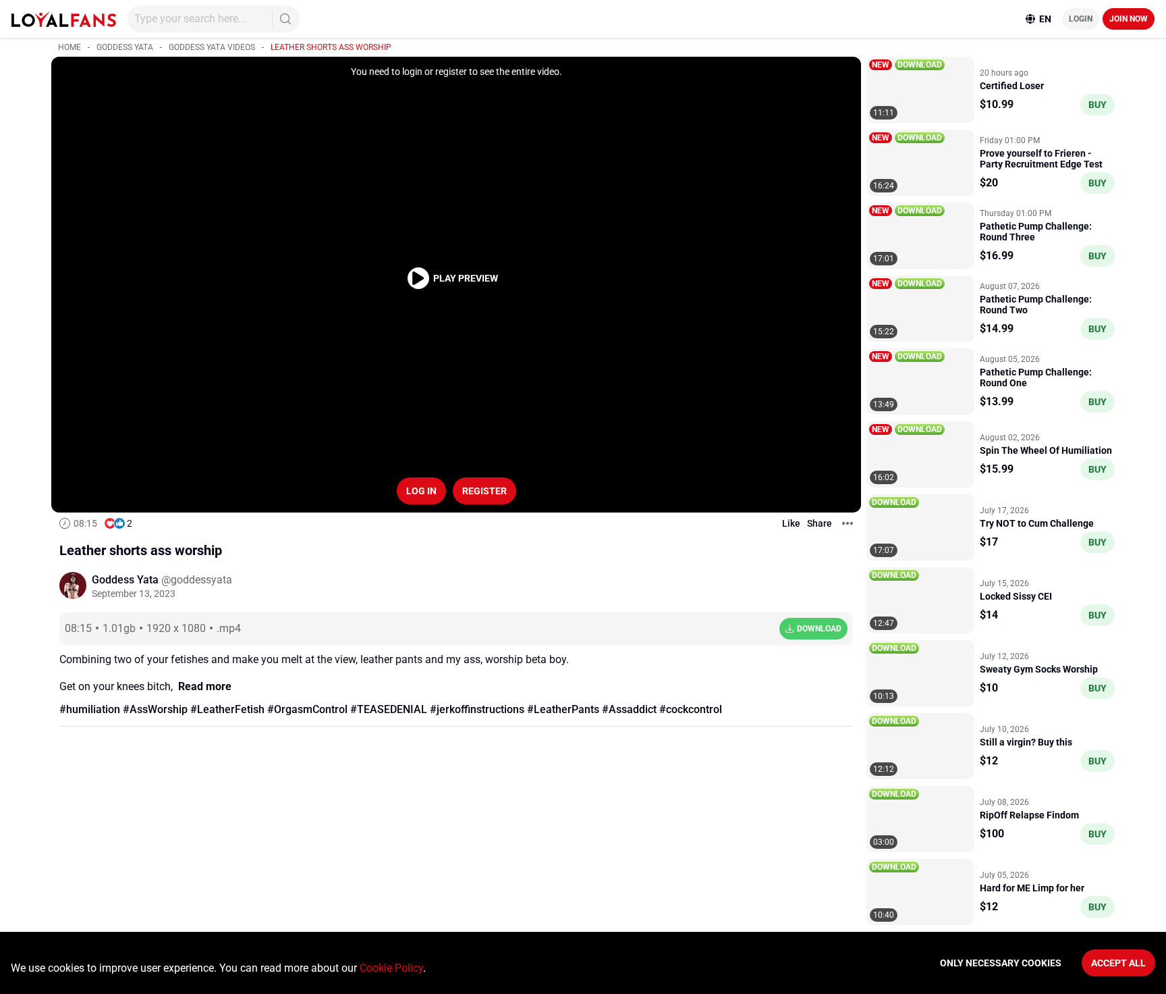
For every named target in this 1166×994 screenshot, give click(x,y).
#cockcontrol (690, 709)
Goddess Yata (124, 47)
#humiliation (89, 709)
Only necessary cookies (1000, 963)
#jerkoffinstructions (477, 709)
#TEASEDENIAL (388, 709)
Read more (204, 686)
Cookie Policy (391, 968)
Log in (421, 491)
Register (484, 491)
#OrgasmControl (307, 709)
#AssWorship (155, 709)
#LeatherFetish (227, 709)
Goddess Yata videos (212, 47)
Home (69, 47)
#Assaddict (629, 709)
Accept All (1118, 963)
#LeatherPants (563, 709)
